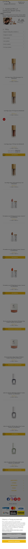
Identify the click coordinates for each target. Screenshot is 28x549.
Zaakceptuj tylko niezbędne (14, 534)
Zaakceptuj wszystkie (14, 541)
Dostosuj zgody (14, 537)
